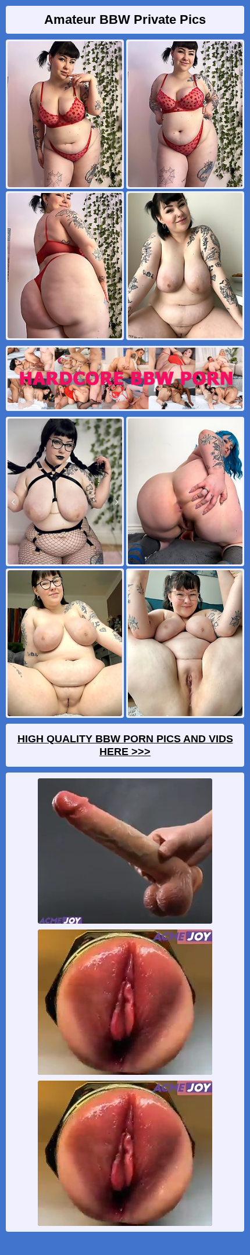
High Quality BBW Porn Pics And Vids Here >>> (125, 745)
